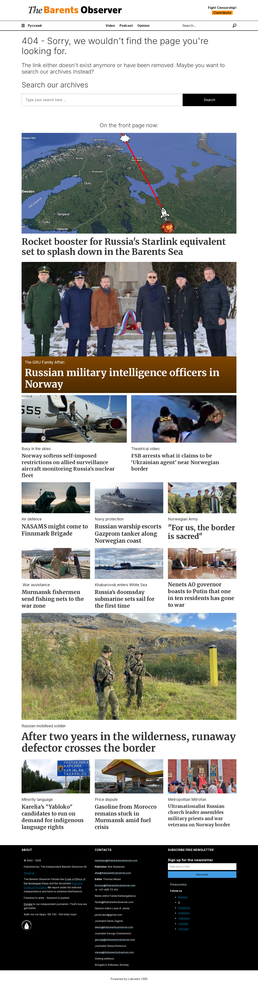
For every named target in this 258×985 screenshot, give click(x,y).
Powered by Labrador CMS (129, 979)
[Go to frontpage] (76, 10)
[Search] (234, 26)
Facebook (184, 907)
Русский (35, 26)
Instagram (184, 912)
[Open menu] (23, 26)
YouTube (183, 928)
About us (29, 872)
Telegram (184, 918)
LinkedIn (183, 923)
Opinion (143, 26)
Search (209, 100)
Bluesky (183, 897)
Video (110, 26)
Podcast (126, 26)
